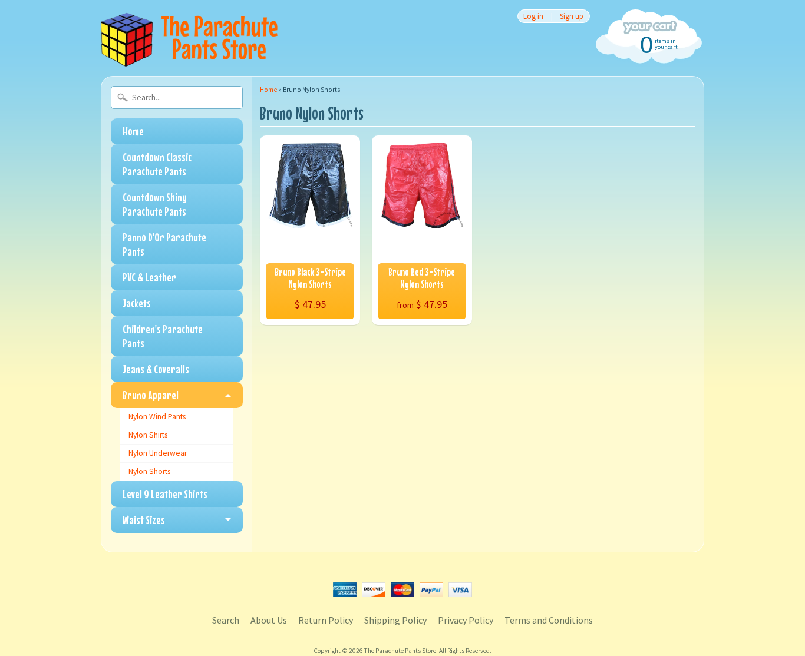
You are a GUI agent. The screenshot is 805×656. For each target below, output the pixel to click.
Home (133, 131)
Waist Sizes (144, 519)
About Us (268, 620)
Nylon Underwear (157, 453)
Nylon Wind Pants (157, 417)
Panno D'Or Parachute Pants (164, 244)
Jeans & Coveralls (156, 369)
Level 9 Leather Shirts (165, 494)
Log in (533, 16)
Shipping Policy (395, 620)
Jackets (137, 303)
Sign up (571, 16)
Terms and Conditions (548, 620)
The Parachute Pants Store (400, 651)
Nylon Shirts (147, 435)
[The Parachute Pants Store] (189, 59)
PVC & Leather (149, 277)
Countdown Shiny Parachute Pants (155, 204)
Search (225, 620)
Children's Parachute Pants (163, 336)
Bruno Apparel (151, 395)
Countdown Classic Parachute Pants (157, 164)
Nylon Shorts (149, 471)
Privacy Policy (465, 620)
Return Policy (325, 620)
